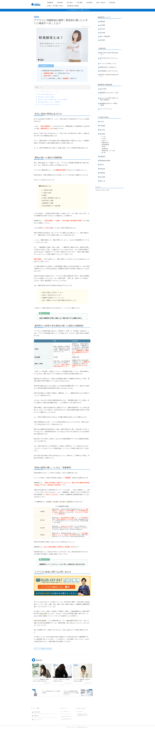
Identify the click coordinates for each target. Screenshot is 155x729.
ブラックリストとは (106, 109)
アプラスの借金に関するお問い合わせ (49, 104)
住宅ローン (105, 140)
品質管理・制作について (67, 716)
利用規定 (36, 715)
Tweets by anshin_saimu (102, 190)
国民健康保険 (105, 144)
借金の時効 (103, 89)
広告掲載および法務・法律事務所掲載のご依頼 (82, 715)
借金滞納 (112, 2)
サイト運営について (66, 711)
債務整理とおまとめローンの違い (109, 93)
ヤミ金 (103, 136)
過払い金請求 (100, 2)
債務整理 (50, 2)
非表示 (41, 87)
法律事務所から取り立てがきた (109, 71)
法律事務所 (105, 148)
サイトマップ (37, 719)
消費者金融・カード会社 (108, 150)
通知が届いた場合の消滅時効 (46, 97)
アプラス (37, 648)
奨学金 (103, 146)
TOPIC (102, 121)
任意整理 (60, 2)
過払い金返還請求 (105, 36)
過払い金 (102, 181)
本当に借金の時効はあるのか (46, 94)
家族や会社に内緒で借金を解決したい (109, 53)
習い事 (103, 152)
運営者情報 (37, 712)
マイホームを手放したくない (108, 63)
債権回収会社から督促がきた (108, 67)
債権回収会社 (105, 142)
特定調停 (89, 2)
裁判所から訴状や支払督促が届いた (109, 75)
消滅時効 (49, 648)
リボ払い (104, 138)
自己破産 (80, 2)
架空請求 (102, 168)
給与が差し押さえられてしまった (109, 58)
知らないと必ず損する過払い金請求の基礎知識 (109, 98)
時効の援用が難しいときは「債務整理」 (49, 102)
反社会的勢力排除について (67, 720)
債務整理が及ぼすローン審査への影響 (109, 104)
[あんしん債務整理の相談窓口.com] (36, 6)
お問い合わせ (80, 711)
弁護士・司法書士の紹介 (55, 6)
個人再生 (70, 2)
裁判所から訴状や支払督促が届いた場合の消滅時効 (53, 99)
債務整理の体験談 (73, 6)
